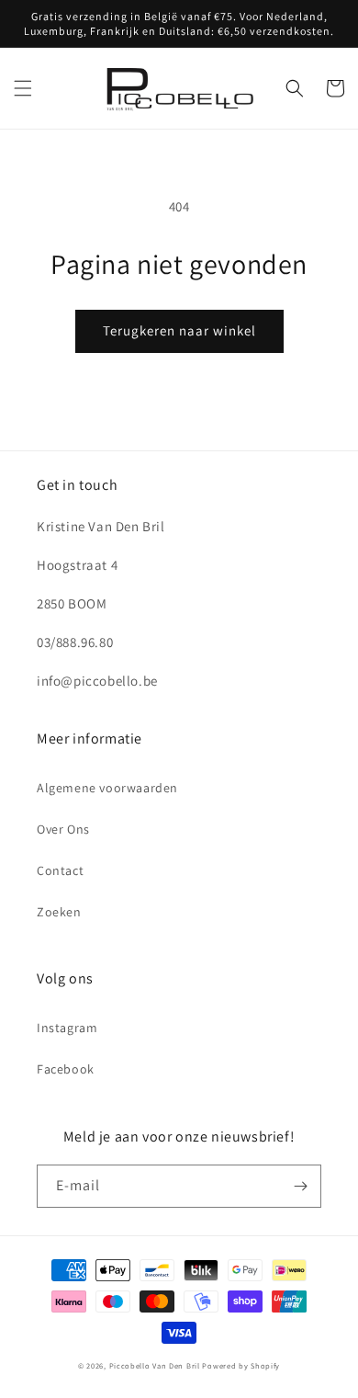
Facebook (66, 1069)
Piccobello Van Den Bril (154, 1365)
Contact (60, 870)
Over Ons (63, 829)
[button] (23, 88)
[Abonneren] (300, 1186)
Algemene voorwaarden (107, 787)
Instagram (67, 1027)
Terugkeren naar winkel (179, 330)
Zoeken (59, 912)
